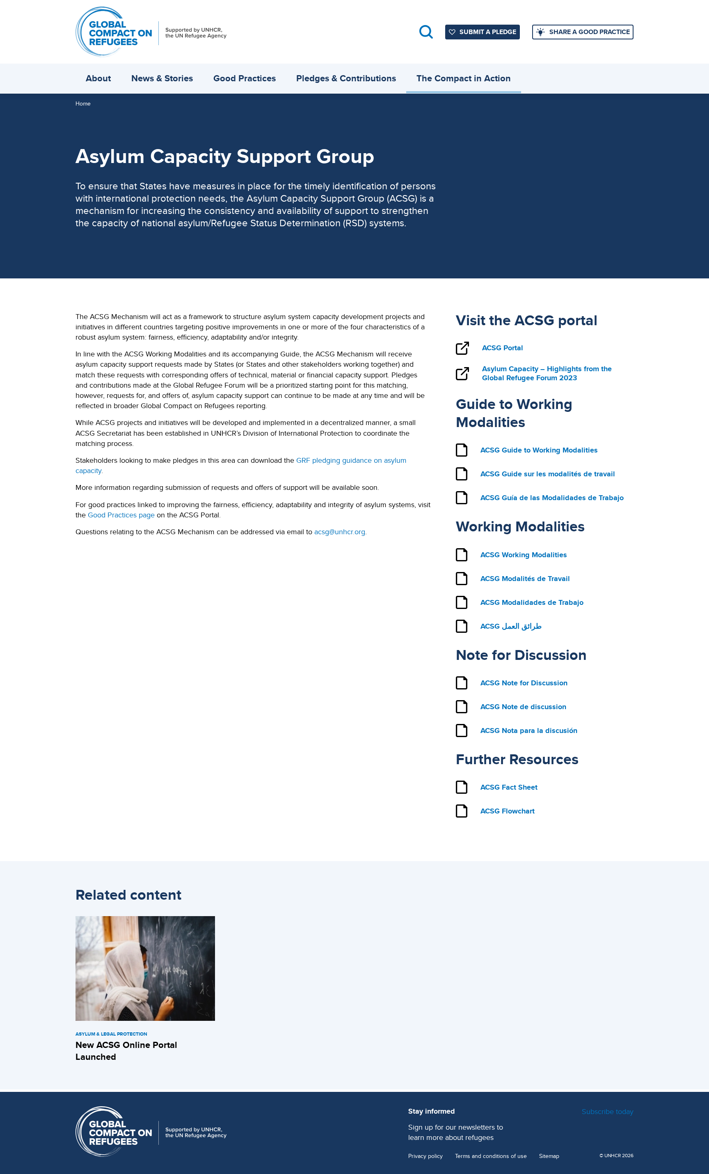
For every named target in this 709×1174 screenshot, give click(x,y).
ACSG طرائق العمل (511, 626)
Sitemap (549, 1156)
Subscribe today (608, 1111)
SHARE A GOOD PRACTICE (589, 32)
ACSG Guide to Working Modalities (539, 450)
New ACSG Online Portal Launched (126, 1050)
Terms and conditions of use (491, 1156)
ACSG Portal (502, 347)
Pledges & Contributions (346, 78)
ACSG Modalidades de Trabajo (531, 602)
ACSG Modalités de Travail (525, 578)
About (98, 78)
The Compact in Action (463, 78)
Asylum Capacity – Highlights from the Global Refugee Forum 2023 (547, 374)
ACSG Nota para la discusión (528, 730)
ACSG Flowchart (507, 811)
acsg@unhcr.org (339, 531)
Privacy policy (425, 1156)
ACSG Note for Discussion (523, 683)
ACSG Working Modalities (523, 554)
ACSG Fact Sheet (508, 787)
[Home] (150, 31)
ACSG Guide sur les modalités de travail (547, 474)
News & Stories (162, 78)
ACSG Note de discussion (523, 706)
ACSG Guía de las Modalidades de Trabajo (552, 497)
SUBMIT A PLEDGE (488, 32)
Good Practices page (121, 515)
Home (83, 103)
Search (426, 32)
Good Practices (244, 78)
